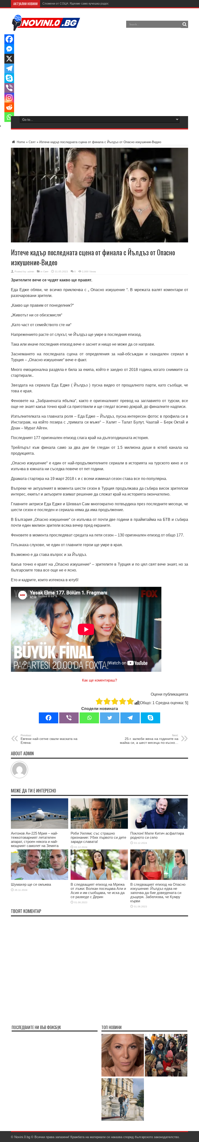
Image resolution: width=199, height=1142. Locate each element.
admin (30, 271)
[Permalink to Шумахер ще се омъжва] (39, 879)
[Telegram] (130, 717)
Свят (32, 142)
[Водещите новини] (46, 28)
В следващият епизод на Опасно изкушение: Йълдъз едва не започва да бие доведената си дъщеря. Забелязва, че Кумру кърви (157, 892)
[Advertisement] (99, 73)
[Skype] (150, 717)
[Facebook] (48, 717)
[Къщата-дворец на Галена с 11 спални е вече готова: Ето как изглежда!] (122, 1100)
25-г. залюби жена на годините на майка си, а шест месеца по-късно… (149, 739)
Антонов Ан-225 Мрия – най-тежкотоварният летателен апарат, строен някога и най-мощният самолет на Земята (34, 839)
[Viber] (69, 717)
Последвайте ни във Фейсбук (36, 1027)
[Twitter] (109, 717)
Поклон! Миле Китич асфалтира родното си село (157, 835)
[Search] (184, 24)
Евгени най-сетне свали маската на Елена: (49, 739)
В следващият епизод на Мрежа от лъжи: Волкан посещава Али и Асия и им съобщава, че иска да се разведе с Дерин (98, 890)
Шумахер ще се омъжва (31, 884)
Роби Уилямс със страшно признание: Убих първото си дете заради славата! (98, 837)
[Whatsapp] (89, 717)
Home (20, 142)
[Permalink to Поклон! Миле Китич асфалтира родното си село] (159, 827)
